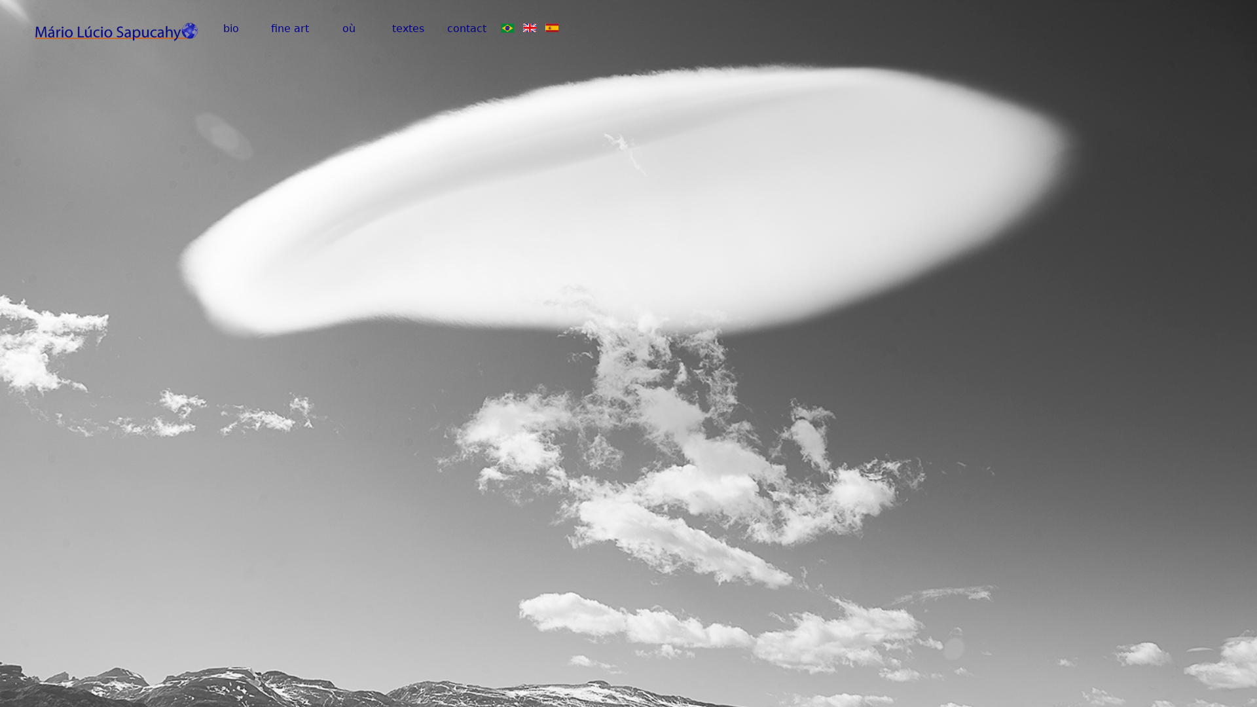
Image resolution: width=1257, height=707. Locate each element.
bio (231, 28)
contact (466, 28)
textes (408, 28)
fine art (290, 28)
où (348, 28)
